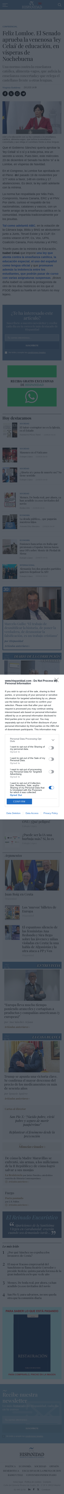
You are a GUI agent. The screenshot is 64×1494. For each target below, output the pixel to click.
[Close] (57, 681)
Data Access (32, 813)
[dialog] (32, 747)
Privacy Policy (50, 813)
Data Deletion (13, 813)
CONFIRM (19, 801)
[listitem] (32, 740)
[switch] (51, 747)
